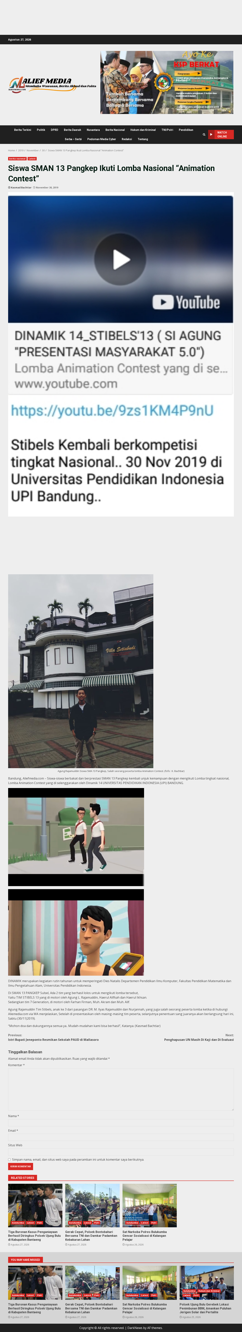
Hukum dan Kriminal (143, 129)
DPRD (54, 129)
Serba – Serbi (73, 139)
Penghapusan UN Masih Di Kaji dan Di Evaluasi (199, 1037)
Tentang (143, 139)
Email (13, 1130)
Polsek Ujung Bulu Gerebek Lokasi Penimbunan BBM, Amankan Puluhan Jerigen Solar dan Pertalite (207, 1283)
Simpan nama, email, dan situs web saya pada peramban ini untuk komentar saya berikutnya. (78, 1159)
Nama (13, 1116)
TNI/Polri (167, 129)
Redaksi (127, 139)
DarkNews (134, 1328)
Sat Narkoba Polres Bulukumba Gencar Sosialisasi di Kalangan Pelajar (150, 1205)
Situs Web (15, 1145)
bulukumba (18, 1222)
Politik (41, 129)
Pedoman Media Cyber (101, 139)
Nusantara (93, 129)
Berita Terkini (22, 129)
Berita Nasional (115, 129)
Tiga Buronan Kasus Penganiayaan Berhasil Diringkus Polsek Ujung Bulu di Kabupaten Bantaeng (35, 1205)
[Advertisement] (69, 8)
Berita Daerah (72, 129)
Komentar (16, 1065)
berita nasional (17, 158)
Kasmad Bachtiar (21, 187)
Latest (32, 158)
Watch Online (222, 134)
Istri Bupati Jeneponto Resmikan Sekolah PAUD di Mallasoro (53, 1037)
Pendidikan (186, 129)
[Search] (204, 134)
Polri (39, 1222)
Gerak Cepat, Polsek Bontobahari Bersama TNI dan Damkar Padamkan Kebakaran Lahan (92, 1205)
